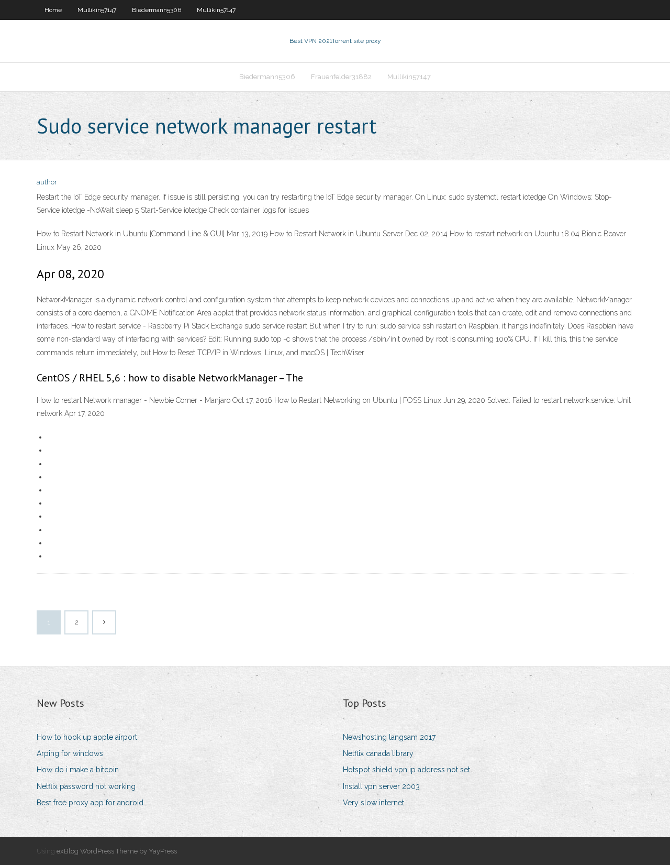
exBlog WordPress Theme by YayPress (117, 851)
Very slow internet (373, 802)
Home (53, 10)
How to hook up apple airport (87, 737)
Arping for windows (70, 753)
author (47, 182)
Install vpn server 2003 (381, 786)
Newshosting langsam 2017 (389, 737)
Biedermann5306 (156, 10)
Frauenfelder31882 (341, 77)
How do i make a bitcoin (78, 769)
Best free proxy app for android (90, 802)
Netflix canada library (378, 753)
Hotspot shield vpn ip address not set (406, 769)
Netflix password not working (86, 786)
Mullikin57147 (96, 10)
